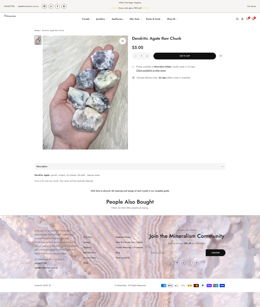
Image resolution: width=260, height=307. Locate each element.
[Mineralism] (10, 19)
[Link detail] (44, 6)
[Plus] (147, 56)
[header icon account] (242, 19)
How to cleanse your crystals (129, 242)
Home (37, 30)
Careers (86, 242)
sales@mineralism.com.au (46, 267)
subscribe (216, 253)
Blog (118, 252)
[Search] (237, 19)
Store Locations (123, 257)
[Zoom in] (122, 41)
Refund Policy (89, 252)
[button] (220, 56)
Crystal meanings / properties (129, 247)
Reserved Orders (123, 237)
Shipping (87, 247)
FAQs (85, 262)
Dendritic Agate (42, 175)
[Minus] (135, 56)
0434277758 (40, 263)
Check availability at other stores (151, 70)
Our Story (87, 237)
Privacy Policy (89, 257)
